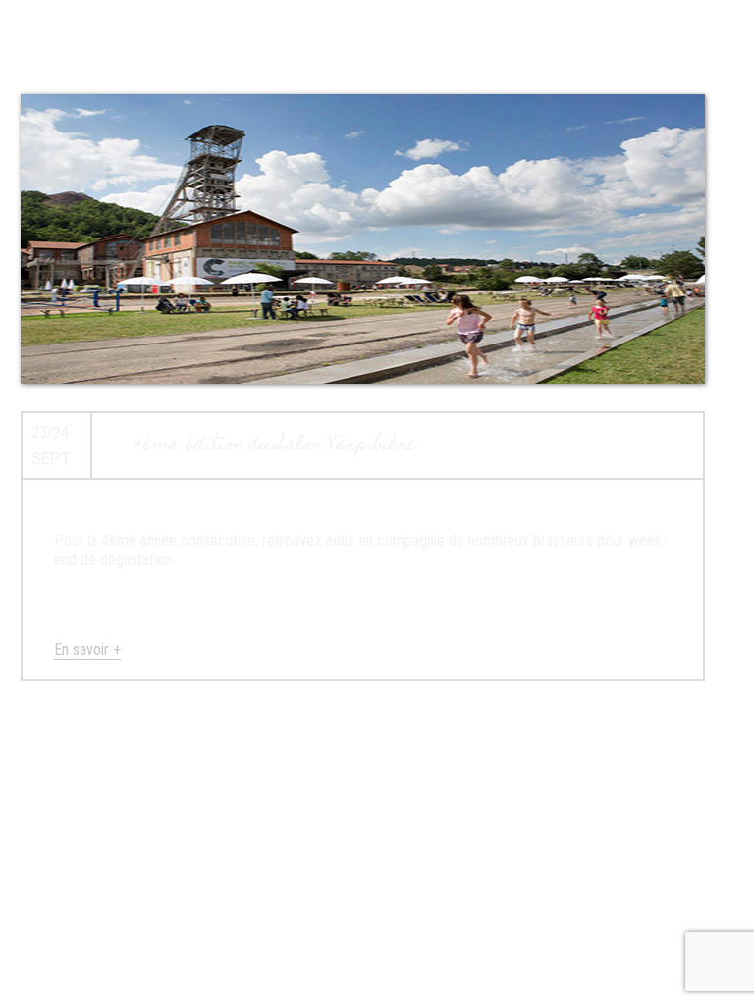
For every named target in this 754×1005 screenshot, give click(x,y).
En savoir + (87, 649)
